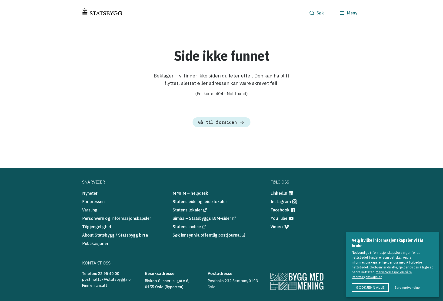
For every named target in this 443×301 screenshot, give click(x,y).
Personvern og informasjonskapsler (116, 218)
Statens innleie (187, 226)
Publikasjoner (95, 243)
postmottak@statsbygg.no (106, 279)
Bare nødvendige (407, 287)
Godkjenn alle (370, 287)
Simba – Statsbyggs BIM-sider (202, 218)
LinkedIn (278, 193)
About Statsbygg (98, 235)
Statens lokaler (187, 210)
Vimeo (276, 226)
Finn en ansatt (94, 285)
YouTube (278, 218)
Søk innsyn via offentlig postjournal (207, 235)
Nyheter (90, 193)
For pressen (93, 201)
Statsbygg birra (133, 235)
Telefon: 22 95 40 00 (101, 273)
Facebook (280, 210)
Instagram (280, 201)
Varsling (90, 210)
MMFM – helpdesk (190, 193)
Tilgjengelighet (96, 226)
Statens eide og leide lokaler (200, 201)
